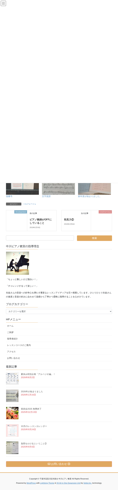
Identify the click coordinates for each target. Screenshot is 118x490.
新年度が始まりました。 (90, 196)
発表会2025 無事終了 (31, 409)
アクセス (12, 351)
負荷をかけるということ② (34, 443)
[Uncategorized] (16, 216)
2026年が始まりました (32, 391)
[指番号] (22, 185)
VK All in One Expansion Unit (68, 483)
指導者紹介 (12, 338)
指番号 (9, 196)
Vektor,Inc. (87, 483)
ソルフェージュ (29, 204)
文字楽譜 (46, 196)
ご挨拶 (11, 332)
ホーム (10, 326)
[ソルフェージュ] (101, 217)
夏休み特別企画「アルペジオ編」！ (38, 374)
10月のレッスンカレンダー (34, 426)
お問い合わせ (14, 358)
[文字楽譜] (58, 185)
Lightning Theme (47, 483)
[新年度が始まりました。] (94, 185)
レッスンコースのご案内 (19, 345)
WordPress (31, 483)
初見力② (69, 219)
